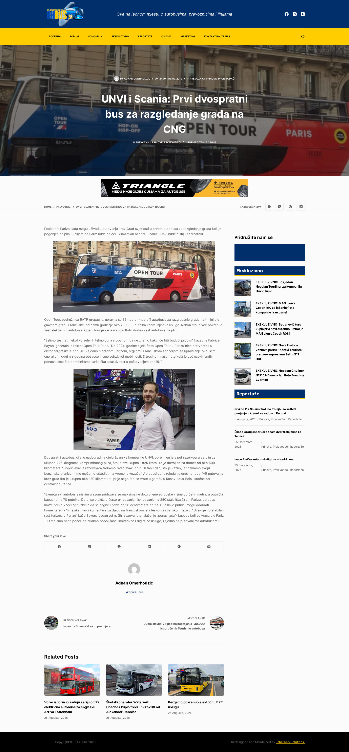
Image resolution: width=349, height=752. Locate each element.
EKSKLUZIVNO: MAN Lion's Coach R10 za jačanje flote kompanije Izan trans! (275, 307)
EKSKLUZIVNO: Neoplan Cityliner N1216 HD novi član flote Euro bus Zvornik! (280, 375)
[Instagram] (295, 14)
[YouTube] (303, 14)
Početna (55, 36)
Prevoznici (197, 78)
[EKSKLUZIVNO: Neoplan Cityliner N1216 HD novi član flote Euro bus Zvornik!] (242, 376)
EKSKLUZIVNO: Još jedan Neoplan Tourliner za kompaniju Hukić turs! (279, 286)
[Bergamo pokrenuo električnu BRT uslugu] (196, 680)
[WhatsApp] (179, 546)
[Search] (303, 36)
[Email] (209, 546)
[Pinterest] (290, 207)
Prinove (211, 78)
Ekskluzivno (120, 36)
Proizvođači (226, 78)
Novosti (93, 36)
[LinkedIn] (301, 207)
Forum (74, 36)
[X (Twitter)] (280, 207)
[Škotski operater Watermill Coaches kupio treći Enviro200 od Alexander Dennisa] (134, 680)
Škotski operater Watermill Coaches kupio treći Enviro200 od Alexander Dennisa (133, 707)
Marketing (188, 36)
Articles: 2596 (134, 592)
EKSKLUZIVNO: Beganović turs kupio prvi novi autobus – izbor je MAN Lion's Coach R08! (279, 329)
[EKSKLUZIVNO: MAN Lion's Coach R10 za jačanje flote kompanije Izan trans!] (242, 309)
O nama (166, 36)
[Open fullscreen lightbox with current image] (134, 276)
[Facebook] (287, 14)
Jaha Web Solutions (290, 742)
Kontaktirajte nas (217, 36)
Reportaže (145, 36)
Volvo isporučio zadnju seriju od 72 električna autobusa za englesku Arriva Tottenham (71, 707)
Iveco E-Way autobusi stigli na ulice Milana (263, 459)
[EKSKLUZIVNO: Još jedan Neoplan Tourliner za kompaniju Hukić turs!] (242, 288)
